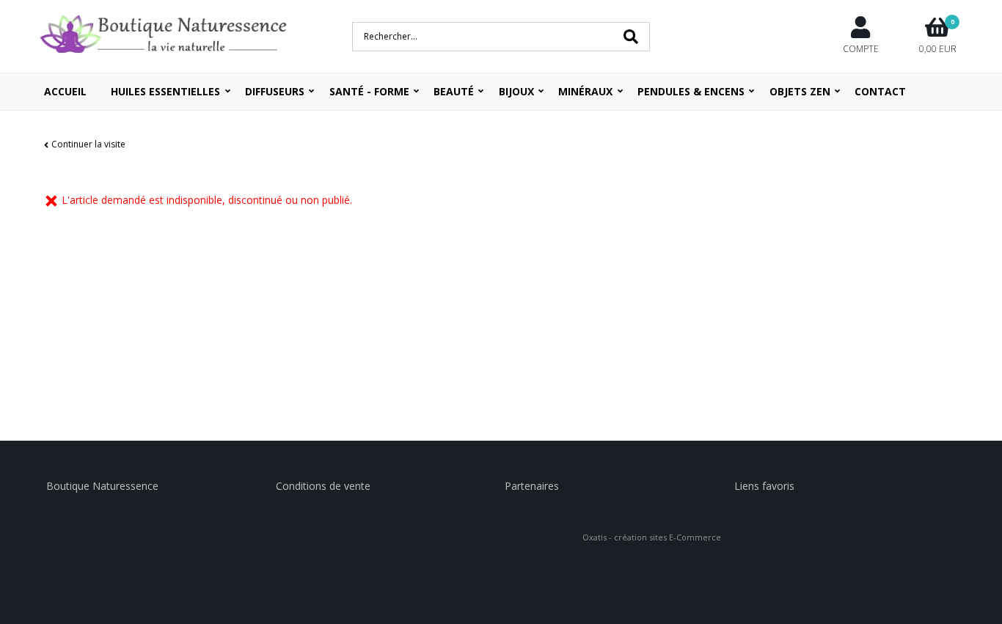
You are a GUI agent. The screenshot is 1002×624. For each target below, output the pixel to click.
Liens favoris (764, 486)
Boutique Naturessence (102, 486)
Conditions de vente (323, 486)
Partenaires (532, 486)
